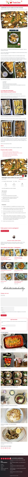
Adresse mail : (4, 325)
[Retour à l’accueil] (14, 2)
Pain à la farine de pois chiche (7, 156)
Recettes (4, 453)
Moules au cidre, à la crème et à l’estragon (16, 471)
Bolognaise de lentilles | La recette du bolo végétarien (9, 405)
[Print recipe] (26, 176)
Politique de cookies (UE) (4, 468)
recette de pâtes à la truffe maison (6, 270)
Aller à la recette (13, 30)
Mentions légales (3, 469)
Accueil (2, 453)
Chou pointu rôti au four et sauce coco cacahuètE (18, 258)
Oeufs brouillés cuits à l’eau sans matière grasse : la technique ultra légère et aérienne (6, 258)
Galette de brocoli (3, 281)
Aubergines (10, 453)
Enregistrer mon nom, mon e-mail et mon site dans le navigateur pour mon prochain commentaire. (14, 312)
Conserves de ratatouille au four (6, 368)
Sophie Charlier (18, 240)
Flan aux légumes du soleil (18, 270)
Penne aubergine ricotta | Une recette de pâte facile (10, 155)
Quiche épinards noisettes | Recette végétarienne (18, 282)
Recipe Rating (3, 295)
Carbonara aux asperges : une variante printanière (8, 424)
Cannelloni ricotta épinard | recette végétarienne (8, 349)
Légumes (7, 453)
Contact (2, 467)
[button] (27, 5)
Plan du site (2, 465)
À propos (2, 464)
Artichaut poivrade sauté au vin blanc (6, 442)
